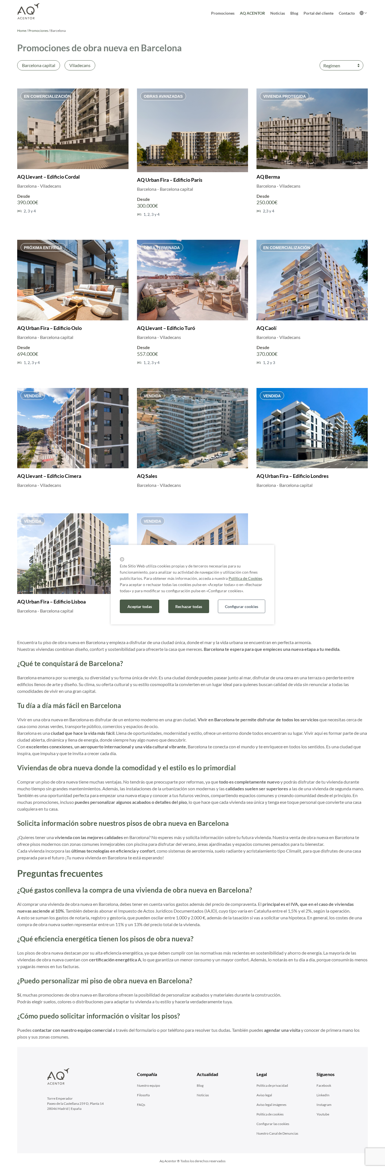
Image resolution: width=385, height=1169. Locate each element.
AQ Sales (147, 476)
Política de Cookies (245, 578)
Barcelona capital (38, 65)
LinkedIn (323, 1095)
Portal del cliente (318, 13)
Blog (294, 13)
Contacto (347, 13)
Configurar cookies (241, 606)
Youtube (323, 1114)
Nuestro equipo (148, 1085)
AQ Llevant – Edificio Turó (166, 328)
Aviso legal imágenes (271, 1105)
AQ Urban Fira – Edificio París (169, 180)
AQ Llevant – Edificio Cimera (49, 476)
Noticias (277, 13)
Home (21, 30)
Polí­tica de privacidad (272, 1085)
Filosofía (143, 1095)
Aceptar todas (139, 606)
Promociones (222, 13)
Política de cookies (270, 1114)
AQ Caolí (266, 328)
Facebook (324, 1085)
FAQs (141, 1105)
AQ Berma (268, 177)
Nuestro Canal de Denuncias (277, 1133)
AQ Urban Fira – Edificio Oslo (49, 328)
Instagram (324, 1105)
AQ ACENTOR (252, 13)
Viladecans (79, 65)
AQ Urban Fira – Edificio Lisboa (51, 601)
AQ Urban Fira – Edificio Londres (292, 476)
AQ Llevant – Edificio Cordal (48, 177)
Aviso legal (264, 1095)
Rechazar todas (188, 606)
